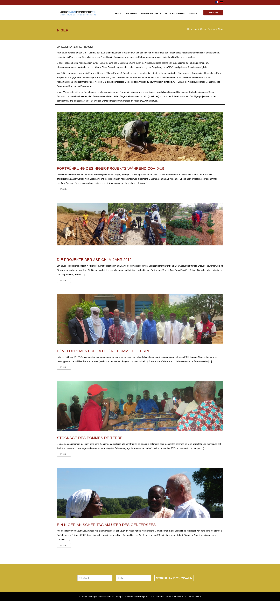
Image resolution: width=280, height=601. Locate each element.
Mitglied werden (174, 13)
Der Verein (131, 13)
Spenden (213, 12)
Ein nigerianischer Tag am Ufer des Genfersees (106, 525)
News (118, 13)
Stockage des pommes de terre (90, 438)
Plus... (64, 189)
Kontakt (193, 13)
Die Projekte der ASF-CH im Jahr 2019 (94, 260)
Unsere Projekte (151, 13)
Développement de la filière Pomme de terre (103, 351)
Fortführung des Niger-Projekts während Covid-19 (110, 168)
